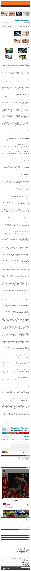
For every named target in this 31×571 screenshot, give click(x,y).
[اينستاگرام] (8, 568)
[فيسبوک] (27, 436)
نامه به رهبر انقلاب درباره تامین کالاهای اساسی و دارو (24, 552)
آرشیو (27, 558)
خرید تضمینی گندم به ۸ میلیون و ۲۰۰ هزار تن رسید (24, 464)
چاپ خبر (3, 7)
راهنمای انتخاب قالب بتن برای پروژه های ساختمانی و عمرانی (23, 459)
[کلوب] (3, 569)
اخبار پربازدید (25, 8)
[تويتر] (24, 436)
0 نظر (6, 7)
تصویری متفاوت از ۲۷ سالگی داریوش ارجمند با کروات (24, 460)
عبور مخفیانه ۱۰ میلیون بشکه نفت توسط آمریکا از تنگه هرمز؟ (23, 465)
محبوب (14, 529)
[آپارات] (9, 568)
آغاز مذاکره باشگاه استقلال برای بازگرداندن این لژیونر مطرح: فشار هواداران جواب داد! (25, 562)
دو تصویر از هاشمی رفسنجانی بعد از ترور (25, 526)
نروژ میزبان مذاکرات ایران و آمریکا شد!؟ (22, 20)
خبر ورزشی (28, 8)
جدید (24, 529)
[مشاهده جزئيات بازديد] (0, 6)
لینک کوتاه (10, 436)
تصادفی (6, 529)
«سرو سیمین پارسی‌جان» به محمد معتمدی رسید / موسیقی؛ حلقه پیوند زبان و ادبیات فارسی (20, 546)
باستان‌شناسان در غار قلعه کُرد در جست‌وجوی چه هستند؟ (23, 458)
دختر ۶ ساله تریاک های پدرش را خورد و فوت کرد (24, 525)
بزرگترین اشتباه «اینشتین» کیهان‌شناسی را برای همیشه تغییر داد (23, 551)
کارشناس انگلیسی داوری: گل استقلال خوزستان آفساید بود (23, 550)
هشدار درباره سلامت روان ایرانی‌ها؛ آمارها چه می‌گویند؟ (23, 527)
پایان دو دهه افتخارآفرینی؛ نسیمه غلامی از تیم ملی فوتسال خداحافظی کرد (22, 545)
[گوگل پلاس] (25, 436)
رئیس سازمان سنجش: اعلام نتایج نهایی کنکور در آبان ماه (23, 547)
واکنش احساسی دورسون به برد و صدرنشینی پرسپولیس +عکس (23, 457)
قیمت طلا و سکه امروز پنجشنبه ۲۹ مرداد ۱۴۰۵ (24, 461)
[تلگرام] (28, 436)
